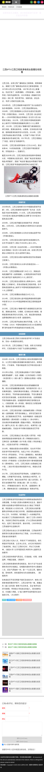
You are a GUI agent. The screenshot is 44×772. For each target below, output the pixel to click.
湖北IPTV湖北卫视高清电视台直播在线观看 (22, 647)
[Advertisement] (22, 45)
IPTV (4, 600)
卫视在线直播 (11, 600)
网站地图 (3, 765)
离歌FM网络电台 (34, 765)
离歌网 (4, 7)
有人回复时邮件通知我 (11, 744)
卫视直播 (19, 7)
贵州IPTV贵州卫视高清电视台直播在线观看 (22, 644)
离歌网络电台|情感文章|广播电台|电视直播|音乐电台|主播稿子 (5, 2)
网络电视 (11, 7)
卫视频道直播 (27, 600)
